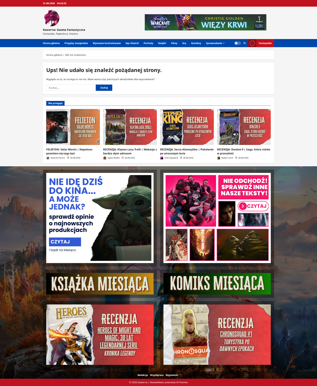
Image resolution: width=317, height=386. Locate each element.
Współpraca (156, 375)
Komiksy (196, 43)
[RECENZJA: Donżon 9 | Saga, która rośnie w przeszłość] (244, 127)
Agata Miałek (113, 157)
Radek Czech (227, 157)
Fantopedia (265, 43)
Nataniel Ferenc (57, 157)
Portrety (148, 43)
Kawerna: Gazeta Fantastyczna (64, 30)
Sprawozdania (214, 43)
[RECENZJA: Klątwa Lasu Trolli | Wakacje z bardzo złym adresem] (130, 127)
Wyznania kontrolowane (107, 43)
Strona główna (51, 43)
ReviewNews (157, 382)
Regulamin (172, 375)
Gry (184, 43)
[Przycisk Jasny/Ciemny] (237, 43)
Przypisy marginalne (76, 43)
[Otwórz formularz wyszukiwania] (245, 43)
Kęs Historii (132, 43)
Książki (162, 43)
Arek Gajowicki (171, 157)
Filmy (174, 43)
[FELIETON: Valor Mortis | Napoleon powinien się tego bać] (73, 127)
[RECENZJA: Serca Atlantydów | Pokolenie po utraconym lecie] (187, 127)
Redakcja (143, 375)
